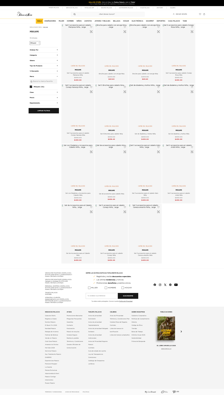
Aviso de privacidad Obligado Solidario (98, 330)
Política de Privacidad (125, 301)
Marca (32, 76)
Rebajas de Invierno (52, 331)
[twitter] (165, 284)
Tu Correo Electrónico (96, 295)
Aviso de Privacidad (116, 315)
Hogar (128, 288)
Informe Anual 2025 (138, 335)
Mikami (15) (39, 87)
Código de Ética (137, 325)
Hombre (112, 288)
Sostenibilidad (136, 338)
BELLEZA (116, 21)
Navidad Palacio (50, 328)
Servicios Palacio (50, 351)
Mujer (94, 288)
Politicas (86, 392)
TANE (185, 21)
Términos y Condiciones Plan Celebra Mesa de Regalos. (120, 320)
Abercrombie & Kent (52, 373)
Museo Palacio (50, 383)
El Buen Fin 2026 (51, 325)
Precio (32, 97)
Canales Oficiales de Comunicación (73, 346)
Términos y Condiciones (75, 341)
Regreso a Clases (51, 318)
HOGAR (126, 21)
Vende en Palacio (51, 338)
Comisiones (92, 357)
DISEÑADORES (50, 21)
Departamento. (35, 103)
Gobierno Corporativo (139, 315)
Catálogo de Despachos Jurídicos (96, 362)
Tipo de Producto (36, 66)
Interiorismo (49, 380)
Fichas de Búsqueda (138, 341)
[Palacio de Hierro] (24, 14)
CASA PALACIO (174, 21)
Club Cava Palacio (51, 341)
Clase (32, 92)
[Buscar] (74, 14)
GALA (39, 21)
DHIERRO (48, 357)
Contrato (91, 347)
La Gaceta (48, 367)
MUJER (61, 21)
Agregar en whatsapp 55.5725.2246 (56, 281)
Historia (134, 322)
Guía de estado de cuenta (97, 351)
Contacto (70, 325)
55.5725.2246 (49, 274)
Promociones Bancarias (74, 315)
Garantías (70, 322)
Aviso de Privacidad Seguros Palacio (98, 343)
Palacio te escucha (73, 331)
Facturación (71, 328)
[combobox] (105, 14)
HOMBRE (70, 21)
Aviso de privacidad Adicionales (95, 336)
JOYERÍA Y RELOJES (102, 21)
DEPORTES (161, 21)
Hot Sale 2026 (50, 347)
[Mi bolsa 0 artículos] (204, 14)
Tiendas (134, 328)
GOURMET (150, 21)
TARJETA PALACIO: (51, 292)
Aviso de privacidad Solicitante (95, 317)
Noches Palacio (50, 322)
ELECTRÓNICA (137, 21)
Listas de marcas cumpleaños (120, 335)
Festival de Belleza (51, 335)
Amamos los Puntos (51, 344)
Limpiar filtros (43, 110)
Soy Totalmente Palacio (53, 354)
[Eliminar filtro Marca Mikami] (37, 43)
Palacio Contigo (50, 376)
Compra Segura (72, 335)
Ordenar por (34, 50)
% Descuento (34, 71)
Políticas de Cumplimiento (140, 318)
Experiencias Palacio (52, 360)
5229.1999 (48, 294)
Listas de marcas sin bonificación (116, 330)
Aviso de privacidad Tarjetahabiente (95, 323)
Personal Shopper (51, 363)
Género (32, 60)
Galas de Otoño (50, 315)
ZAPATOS (88, 21)
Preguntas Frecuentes (74, 318)
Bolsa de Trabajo (137, 331)
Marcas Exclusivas (51, 370)
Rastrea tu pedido (73, 338)
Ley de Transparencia (95, 354)
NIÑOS (79, 21)
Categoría (33, 55)
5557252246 (49, 300)
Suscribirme (128, 296)
